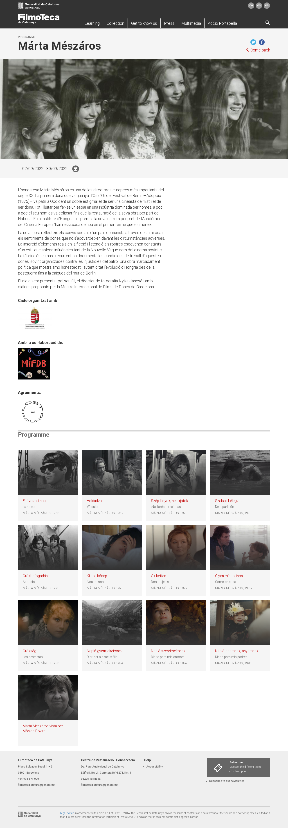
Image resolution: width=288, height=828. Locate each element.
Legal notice (67, 813)
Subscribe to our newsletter (226, 781)
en (267, 5)
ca (251, 5)
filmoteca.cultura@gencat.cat (36, 784)
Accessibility (154, 766)
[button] (92, 23)
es (259, 5)
